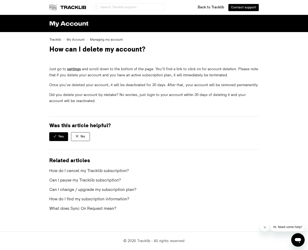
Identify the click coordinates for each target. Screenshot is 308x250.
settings (74, 69)
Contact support (243, 7)
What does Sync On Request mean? (82, 208)
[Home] (67, 7)
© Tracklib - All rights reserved (154, 241)
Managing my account (106, 40)
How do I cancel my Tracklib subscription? (89, 170)
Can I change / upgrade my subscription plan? (92, 189)
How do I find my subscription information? (89, 199)
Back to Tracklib (211, 7)
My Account (75, 40)
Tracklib (55, 40)
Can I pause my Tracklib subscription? (85, 180)
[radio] (58, 136)
